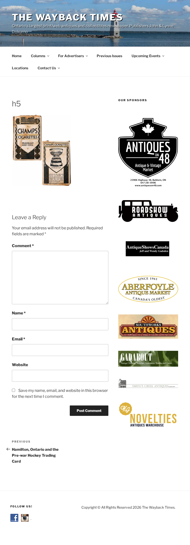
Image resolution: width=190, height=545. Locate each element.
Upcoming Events (146, 56)
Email (18, 339)
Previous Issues (109, 56)
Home (17, 56)
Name (19, 313)
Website (20, 364)
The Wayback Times (67, 17)
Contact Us (47, 68)
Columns (38, 56)
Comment (23, 245)
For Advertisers (71, 56)
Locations (20, 68)
